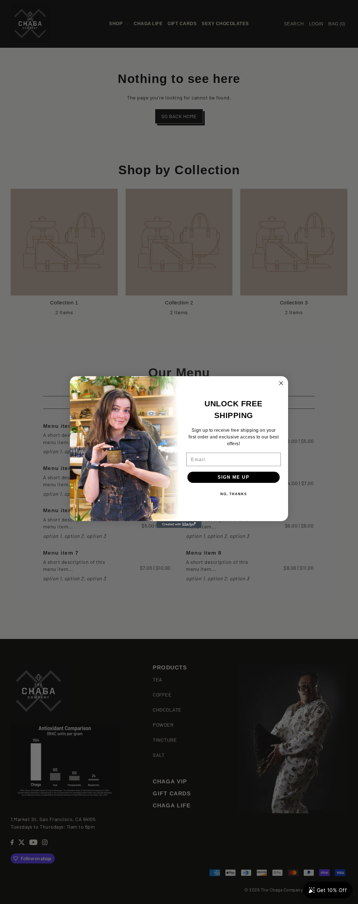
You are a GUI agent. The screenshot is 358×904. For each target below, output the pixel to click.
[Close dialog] (281, 383)
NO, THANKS (233, 494)
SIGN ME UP (233, 477)
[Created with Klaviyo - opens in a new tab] (179, 524)
